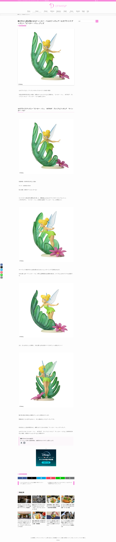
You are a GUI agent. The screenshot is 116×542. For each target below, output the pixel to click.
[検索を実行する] (97, 21)
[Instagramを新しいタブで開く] (24, 443)
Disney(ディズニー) (22, 25)
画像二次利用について (65, 537)
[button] (22, 478)
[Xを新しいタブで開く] (21, 443)
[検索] (97, 0)
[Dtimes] (58, 5)
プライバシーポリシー (40, 537)
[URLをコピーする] (69, 478)
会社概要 (33, 537)
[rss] (96, 0)
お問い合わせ (49, 537)
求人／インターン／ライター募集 (78, 537)
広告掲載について (56, 537)
